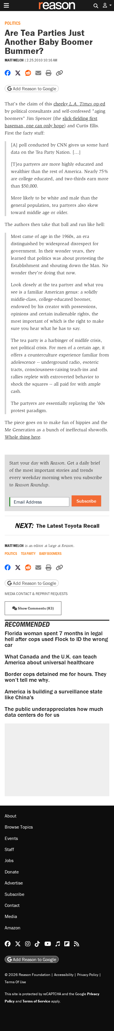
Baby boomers (50, 553)
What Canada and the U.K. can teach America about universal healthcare (51, 659)
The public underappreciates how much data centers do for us (54, 711)
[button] (107, 5)
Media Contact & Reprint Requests (36, 593)
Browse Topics (19, 827)
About (10, 816)
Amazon (12, 928)
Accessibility (63, 974)
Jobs (9, 860)
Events (11, 838)
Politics (12, 23)
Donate (12, 872)
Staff (9, 849)
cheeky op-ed (79, 104)
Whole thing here (22, 437)
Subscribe (86, 501)
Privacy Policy (87, 974)
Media (11, 916)
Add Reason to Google (34, 88)
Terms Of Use (15, 981)
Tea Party (28, 553)
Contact (12, 905)
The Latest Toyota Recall (57, 525)
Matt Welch (14, 60)
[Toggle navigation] (6, 5)
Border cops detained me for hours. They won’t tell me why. (55, 676)
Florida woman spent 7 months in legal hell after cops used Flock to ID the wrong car (56, 638)
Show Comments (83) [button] (35, 608)
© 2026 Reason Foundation (27, 974)
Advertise (14, 883)
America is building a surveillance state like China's (53, 694)
